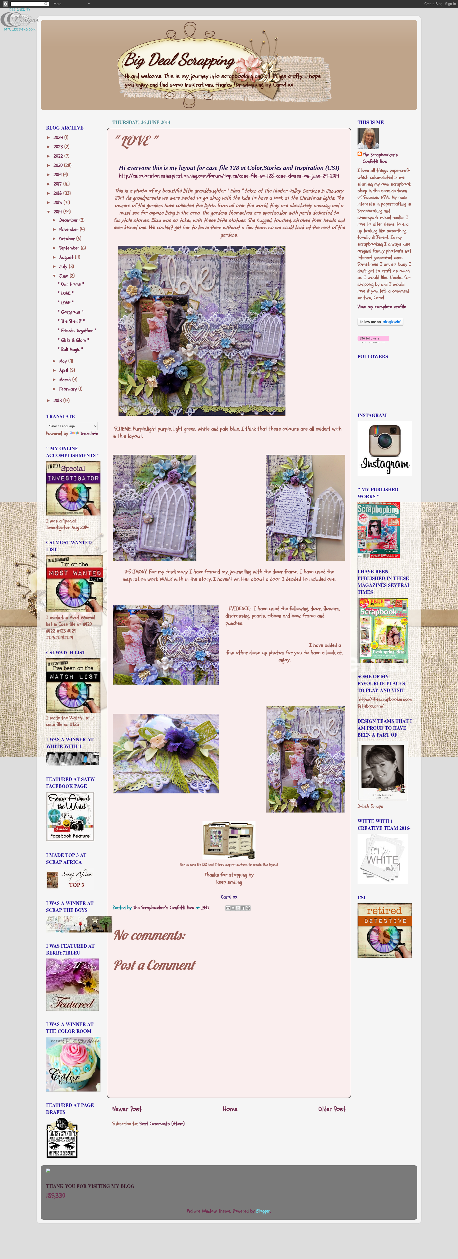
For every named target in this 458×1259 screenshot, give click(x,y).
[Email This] (228, 908)
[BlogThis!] (233, 908)
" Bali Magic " (70, 349)
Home (230, 1109)
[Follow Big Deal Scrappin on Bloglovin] (380, 324)
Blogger (263, 1211)
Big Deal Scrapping (179, 59)
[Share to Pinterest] (248, 908)
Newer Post (127, 1109)
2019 (58, 174)
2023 (59, 147)
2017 (58, 184)
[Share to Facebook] (243, 908)
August (67, 257)
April (64, 370)
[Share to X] (238, 908)
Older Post (332, 1109)
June (64, 276)
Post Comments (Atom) (162, 1123)
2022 (59, 156)
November (69, 229)
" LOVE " (66, 293)
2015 (59, 202)
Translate (89, 433)
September (70, 248)
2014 (58, 212)
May (63, 361)
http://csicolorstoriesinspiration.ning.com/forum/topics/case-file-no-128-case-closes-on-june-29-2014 (229, 175)
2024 (59, 137)
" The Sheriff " (71, 321)
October (67, 238)
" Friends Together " (77, 330)
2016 (58, 193)
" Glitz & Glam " (73, 340)
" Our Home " (71, 284)
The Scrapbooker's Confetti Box (380, 158)
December (69, 220)
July (64, 266)
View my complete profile (382, 306)
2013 (58, 400)
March (65, 379)
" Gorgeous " (70, 312)
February (68, 389)
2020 (59, 165)
